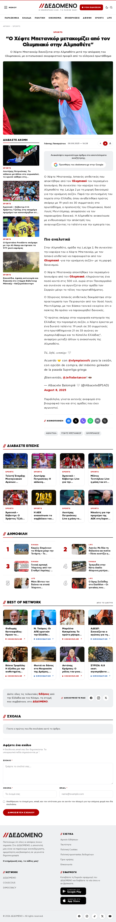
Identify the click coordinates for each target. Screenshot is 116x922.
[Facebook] (68, 421)
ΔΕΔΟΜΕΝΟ (40, 701)
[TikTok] (95, 916)
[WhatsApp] (90, 421)
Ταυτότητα (65, 844)
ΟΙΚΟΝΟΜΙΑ (54, 18)
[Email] (97, 421)
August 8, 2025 (55, 390)
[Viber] (83, 421)
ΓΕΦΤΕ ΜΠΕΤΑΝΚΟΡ (71, 433)
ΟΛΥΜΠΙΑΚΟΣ (93, 433)
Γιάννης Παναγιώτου (55, 143)
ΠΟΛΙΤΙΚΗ (40, 18)
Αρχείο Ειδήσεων (69, 839)
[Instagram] (98, 698)
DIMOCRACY (9, 888)
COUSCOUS (9, 883)
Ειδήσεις (44, 694)
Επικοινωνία (66, 864)
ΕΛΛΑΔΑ (26, 18)
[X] (106, 698)
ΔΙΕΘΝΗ (87, 18)
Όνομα (8, 788)
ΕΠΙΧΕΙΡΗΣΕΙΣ (72, 18)
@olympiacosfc (79, 360)
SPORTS (99, 18)
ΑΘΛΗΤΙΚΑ (51, 433)
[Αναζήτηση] (111, 7)
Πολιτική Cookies (68, 849)
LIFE (109, 18)
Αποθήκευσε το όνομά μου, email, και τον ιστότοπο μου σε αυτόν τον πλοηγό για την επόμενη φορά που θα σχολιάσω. (59, 803)
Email (63, 788)
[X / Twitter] (76, 421)
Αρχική (6, 26)
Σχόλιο (8, 760)
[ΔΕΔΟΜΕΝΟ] (22, 835)
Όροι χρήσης (67, 859)
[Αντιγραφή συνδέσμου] (105, 421)
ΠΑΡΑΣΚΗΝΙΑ (12, 18)
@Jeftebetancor (74, 377)
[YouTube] (110, 916)
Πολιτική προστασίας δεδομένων (77, 854)
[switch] (107, 7)
